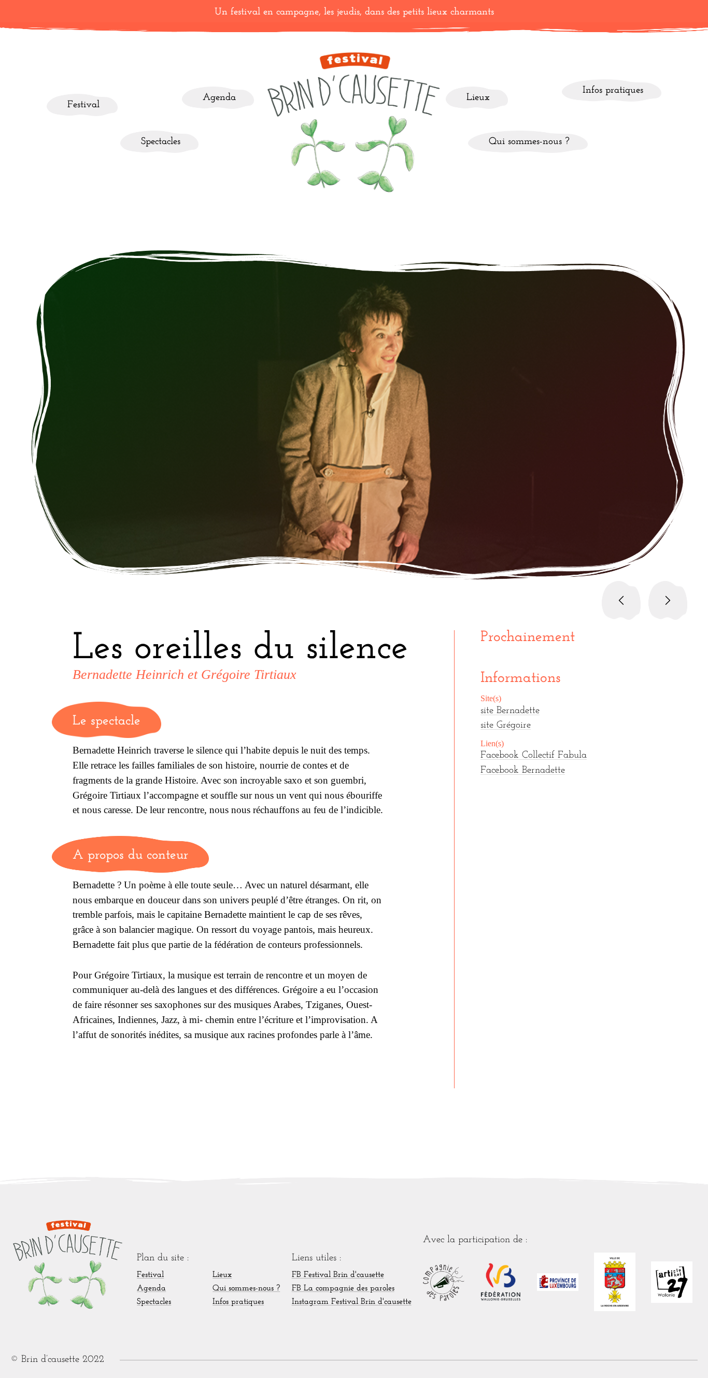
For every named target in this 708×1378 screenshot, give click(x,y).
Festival (83, 105)
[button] (621, 600)
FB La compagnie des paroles (343, 1288)
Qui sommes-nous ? (529, 142)
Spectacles (160, 142)
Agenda (219, 98)
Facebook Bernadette (522, 770)
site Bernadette (510, 711)
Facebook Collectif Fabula (533, 755)
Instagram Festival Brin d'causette (352, 1302)
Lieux (478, 98)
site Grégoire (505, 725)
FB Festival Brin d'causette (338, 1275)
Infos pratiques (613, 90)
